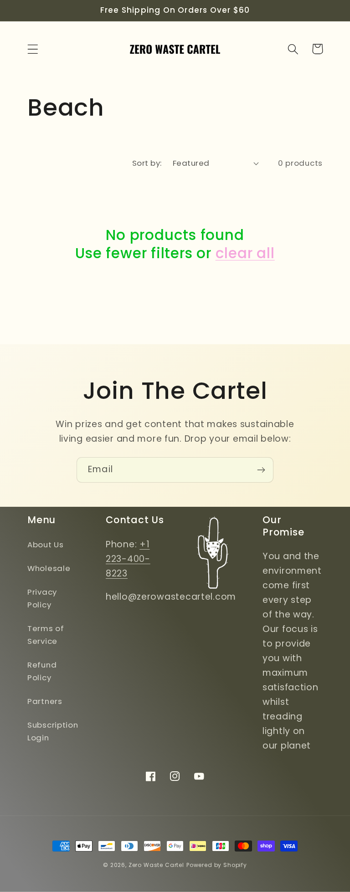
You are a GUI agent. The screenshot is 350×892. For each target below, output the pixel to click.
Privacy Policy (42, 598)
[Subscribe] (261, 470)
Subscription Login (52, 731)
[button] (33, 49)
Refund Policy (42, 671)
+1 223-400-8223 (128, 559)
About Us (45, 544)
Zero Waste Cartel (156, 865)
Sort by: (147, 163)
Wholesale (48, 568)
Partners (44, 701)
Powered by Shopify (216, 865)
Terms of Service (45, 635)
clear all (245, 254)
